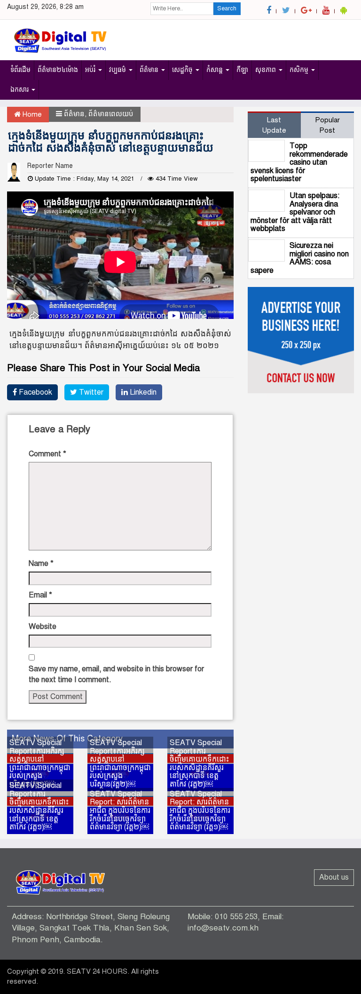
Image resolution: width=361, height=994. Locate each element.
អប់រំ (91, 70)
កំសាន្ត (215, 70)
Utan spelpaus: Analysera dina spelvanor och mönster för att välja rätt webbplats (295, 212)
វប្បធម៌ (118, 70)
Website (42, 626)
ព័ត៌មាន (150, 70)
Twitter (90, 392)
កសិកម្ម (300, 70)
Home (31, 114)
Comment (47, 454)
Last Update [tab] (274, 125)
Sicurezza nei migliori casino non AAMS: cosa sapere (300, 258)
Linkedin (142, 392)
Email (40, 595)
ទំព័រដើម (20, 70)
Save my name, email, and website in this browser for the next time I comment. (116, 674)
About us (334, 877)
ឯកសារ (20, 90)
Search (226, 8)
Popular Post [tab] (327, 125)
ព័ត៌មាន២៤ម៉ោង (58, 70)
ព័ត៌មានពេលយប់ (110, 114)
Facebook (34, 392)
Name (41, 563)
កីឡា (242, 70)
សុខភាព (266, 70)
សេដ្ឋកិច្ (183, 70)
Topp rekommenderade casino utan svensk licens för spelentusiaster (299, 162)
